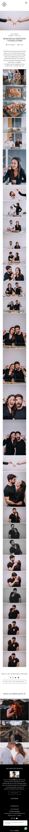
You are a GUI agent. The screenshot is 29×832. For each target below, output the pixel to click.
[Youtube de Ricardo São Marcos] (17, 818)
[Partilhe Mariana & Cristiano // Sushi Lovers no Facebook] (10, 677)
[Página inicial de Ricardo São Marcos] (4, 4)
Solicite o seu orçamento (14, 681)
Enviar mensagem (15, 811)
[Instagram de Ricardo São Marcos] (14, 818)
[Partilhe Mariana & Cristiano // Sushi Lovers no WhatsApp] (12, 677)
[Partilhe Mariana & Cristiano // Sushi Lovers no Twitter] (15, 677)
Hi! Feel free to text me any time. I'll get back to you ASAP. (14, 823)
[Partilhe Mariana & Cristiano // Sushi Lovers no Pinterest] (18, 677)
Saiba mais (14, 792)
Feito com (14, 830)
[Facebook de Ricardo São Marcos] (11, 818)
